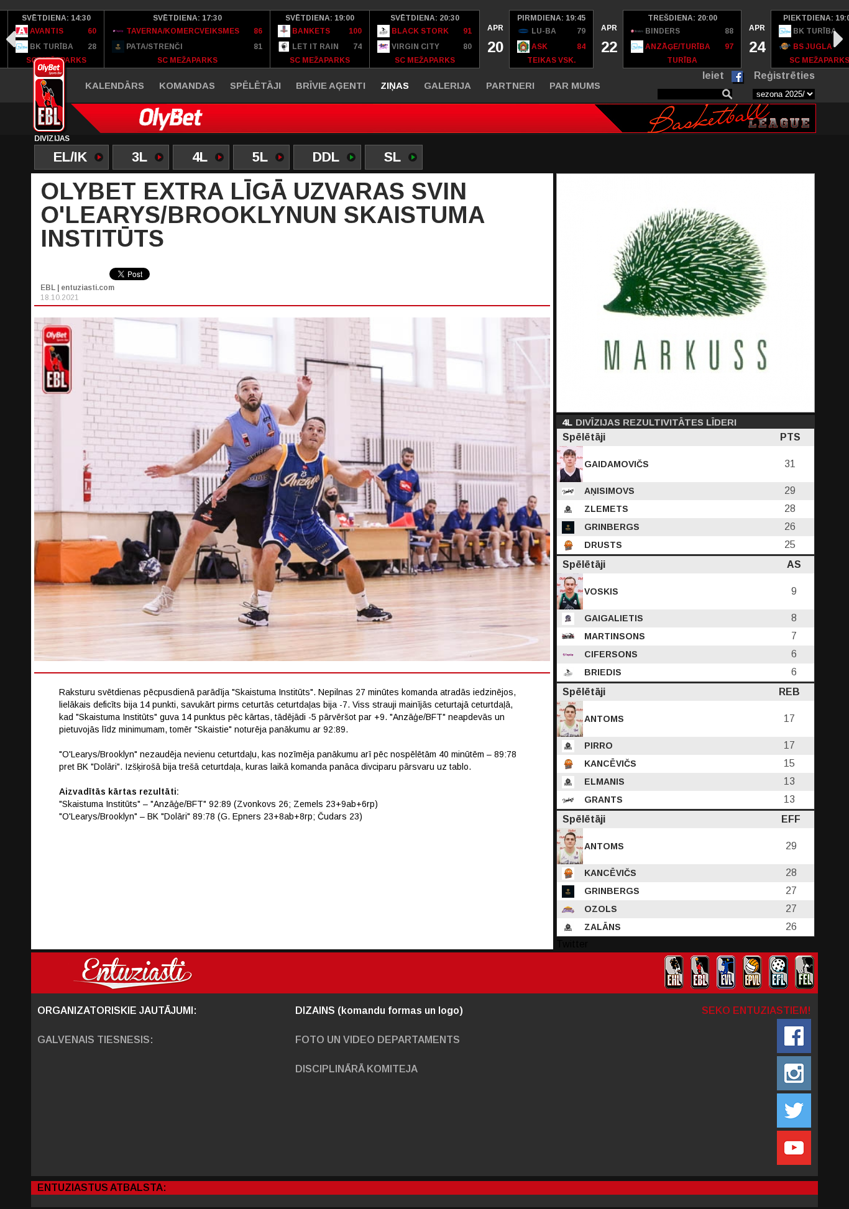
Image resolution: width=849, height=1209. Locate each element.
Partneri (510, 85)
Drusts (602, 545)
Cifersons (610, 654)
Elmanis (603, 782)
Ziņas (394, 85)
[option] (56, 39)
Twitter (572, 944)
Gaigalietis (612, 618)
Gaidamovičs (615, 464)
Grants (602, 800)
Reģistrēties (784, 75)
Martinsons (613, 636)
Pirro (597, 745)
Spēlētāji (255, 85)
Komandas (187, 85)
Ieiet (713, 75)
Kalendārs (114, 85)
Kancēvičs (609, 764)
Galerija (447, 85)
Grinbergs (611, 527)
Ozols (599, 909)
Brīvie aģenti (330, 85)
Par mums (574, 85)
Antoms (603, 719)
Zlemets (605, 509)
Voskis (600, 591)
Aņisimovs (608, 491)
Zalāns (601, 927)
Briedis (602, 672)
